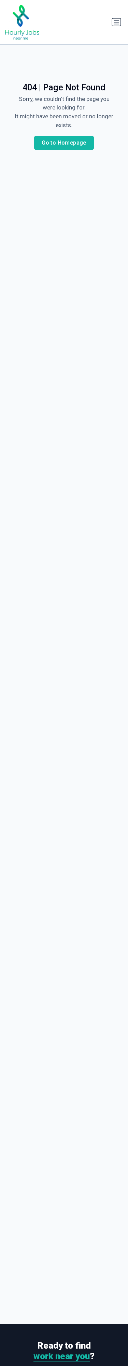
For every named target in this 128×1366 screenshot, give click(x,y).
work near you (61, 1356)
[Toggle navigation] (116, 22)
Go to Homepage (64, 142)
